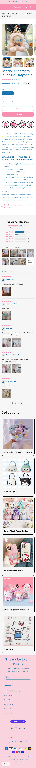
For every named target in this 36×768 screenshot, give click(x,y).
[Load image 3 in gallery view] (29, 62)
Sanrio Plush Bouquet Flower (17, 452)
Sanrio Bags (9, 492)
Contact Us (8, 709)
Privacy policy (29, 756)
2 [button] (15, 403)
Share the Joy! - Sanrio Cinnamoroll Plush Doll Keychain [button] (18, 206)
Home (3, 13)
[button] (4, 7)
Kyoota (10, 756)
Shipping (4, 86)
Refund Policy (8, 700)
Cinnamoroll (9, 93)
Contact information (19, 762)
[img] (6, 276)
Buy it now (18, 114)
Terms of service (14, 759)
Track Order (8, 713)
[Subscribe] (30, 677)
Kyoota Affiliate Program (12, 691)
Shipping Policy (9, 704)
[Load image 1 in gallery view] (7, 62)
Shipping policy (24, 759)
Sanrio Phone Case (12, 570)
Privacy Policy (8, 695)
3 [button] (18, 403)
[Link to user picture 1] (6, 291)
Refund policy (19, 756)
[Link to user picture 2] (16, 342)
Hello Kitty (8, 649)
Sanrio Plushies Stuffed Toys (17, 610)
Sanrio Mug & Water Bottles (16, 531)
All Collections (12, 13)
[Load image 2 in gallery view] (18, 62)
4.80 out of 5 (23, 226)
